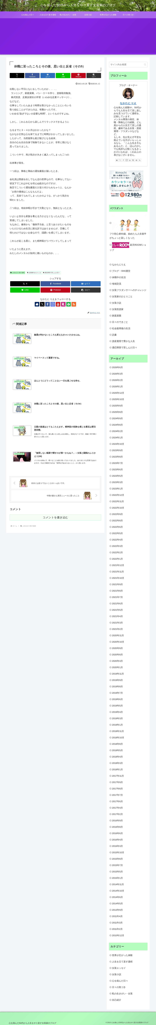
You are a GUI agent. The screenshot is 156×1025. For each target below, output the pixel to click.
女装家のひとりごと (35, 272)
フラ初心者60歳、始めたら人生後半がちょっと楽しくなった (128, 236)
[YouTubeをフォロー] (58, 304)
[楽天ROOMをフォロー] (63, 304)
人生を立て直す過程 (18, 272)
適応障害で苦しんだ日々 (52, 272)
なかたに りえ (128, 103)
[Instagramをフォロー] (52, 304)
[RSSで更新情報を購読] (73, 304)
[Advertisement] (78, 37)
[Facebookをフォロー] (47, 304)
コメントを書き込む (55, 517)
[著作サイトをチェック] (37, 304)
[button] (93, 75)
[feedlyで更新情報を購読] (68, 304)
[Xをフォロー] (42, 304)
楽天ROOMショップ (128, 247)
